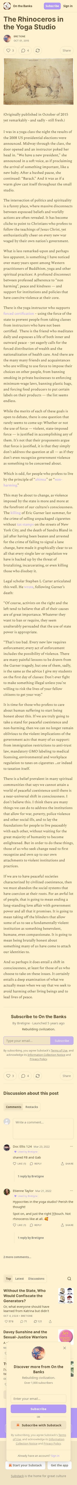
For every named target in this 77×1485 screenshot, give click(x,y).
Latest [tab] (19, 1279)
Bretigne (20, 36)
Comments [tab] (13, 1107)
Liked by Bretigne (27, 1151)
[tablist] (21, 1107)
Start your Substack (27, 1465)
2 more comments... (17, 1257)
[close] (64, 1348)
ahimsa (40, 479)
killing (15, 513)
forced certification (18, 313)
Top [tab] (8, 1279)
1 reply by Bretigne (31, 1176)
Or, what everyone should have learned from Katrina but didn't (26, 1308)
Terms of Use (59, 1050)
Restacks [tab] (31, 1107)
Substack (17, 1476)
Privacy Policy (52, 1443)
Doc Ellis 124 (22, 1146)
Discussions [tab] (36, 1279)
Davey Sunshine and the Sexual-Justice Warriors (25, 1334)
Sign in (68, 6)
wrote (28, 587)
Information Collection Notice (46, 1055)
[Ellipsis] (71, 1146)
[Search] (69, 1278)
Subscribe (52, 6)
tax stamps (25, 524)
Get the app (59, 1465)
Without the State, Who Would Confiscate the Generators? (24, 1295)
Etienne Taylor (23, 1191)
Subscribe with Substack (41, 1425)
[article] (38, 1306)
